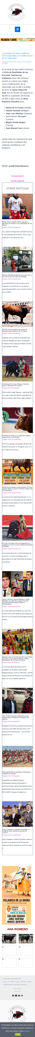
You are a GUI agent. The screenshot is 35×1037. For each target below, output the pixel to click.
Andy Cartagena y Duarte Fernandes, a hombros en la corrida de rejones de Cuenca (15, 831)
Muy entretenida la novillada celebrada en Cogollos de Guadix (16, 772)
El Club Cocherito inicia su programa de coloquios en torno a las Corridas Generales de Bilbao (17, 544)
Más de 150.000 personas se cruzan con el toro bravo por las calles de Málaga (17, 275)
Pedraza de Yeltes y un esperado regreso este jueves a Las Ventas (16, 436)
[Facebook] (13, 995)
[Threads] (16, 995)
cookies (26, 1031)
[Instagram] (19, 995)
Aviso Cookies (17, 988)
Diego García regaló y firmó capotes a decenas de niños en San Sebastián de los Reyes (17, 223)
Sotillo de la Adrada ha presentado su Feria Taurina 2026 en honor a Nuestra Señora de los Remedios (17, 488)
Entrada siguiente (17, 181)
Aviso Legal (17, 991)
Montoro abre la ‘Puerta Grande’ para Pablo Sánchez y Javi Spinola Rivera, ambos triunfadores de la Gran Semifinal (17, 658)
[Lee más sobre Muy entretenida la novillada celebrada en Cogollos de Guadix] (17, 756)
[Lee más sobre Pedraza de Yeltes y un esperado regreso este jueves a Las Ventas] (17, 420)
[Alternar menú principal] (17, 29)
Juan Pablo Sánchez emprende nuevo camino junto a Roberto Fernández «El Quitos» (15, 717)
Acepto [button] (17, 1034)
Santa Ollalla (5, 63)
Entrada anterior (17, 176)
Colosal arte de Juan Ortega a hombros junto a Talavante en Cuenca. (15, 384)
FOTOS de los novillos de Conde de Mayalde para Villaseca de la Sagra (14, 330)
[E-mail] (22, 995)
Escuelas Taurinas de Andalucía (24, 61)
